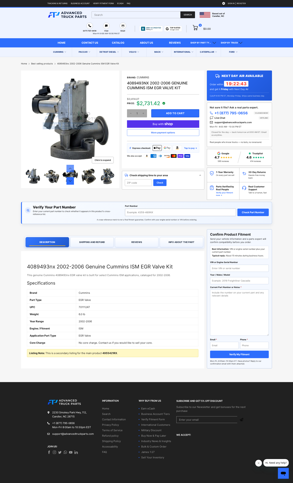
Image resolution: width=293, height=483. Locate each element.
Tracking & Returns (57, 3)
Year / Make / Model (220, 275)
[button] (203, 42)
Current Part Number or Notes (226, 287)
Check (160, 182)
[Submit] (241, 419)
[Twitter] (54, 452)
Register (241, 3)
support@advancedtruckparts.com (233, 122)
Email (213, 339)
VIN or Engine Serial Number (224, 262)
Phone (244, 339)
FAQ (128, 3)
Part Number (131, 206)
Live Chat (241, 117)
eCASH (120, 3)
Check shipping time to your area (149, 175)
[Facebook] (49, 452)
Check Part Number (253, 212)
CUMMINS (143, 77)
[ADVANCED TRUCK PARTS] (67, 15)
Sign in (231, 3)
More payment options (163, 132)
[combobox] (143, 14)
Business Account (80, 3)
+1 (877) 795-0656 (241, 113)
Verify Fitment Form (103, 3)
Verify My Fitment (239, 354)
